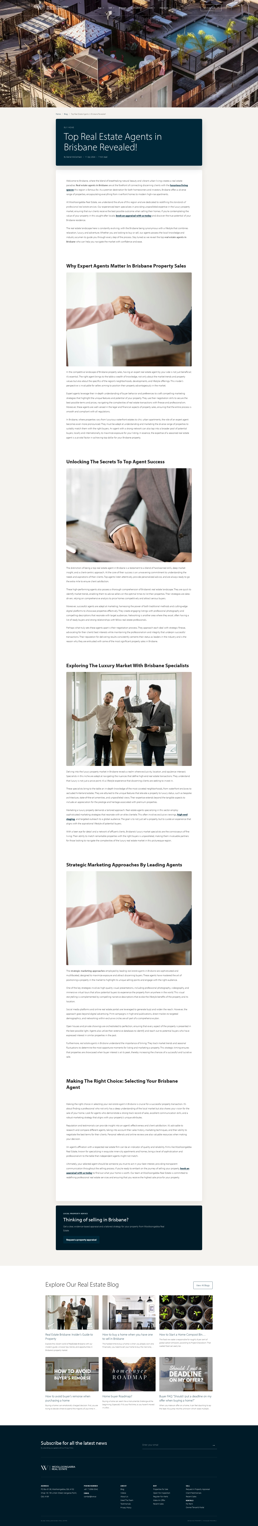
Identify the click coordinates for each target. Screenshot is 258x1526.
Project (136, 7)
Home (58, 114)
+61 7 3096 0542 (91, 1489)
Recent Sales (158, 1503)
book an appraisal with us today (133, 215)
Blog (66, 114)
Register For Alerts (160, 1496)
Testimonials (125, 1503)
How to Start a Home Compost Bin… (182, 1334)
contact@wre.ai (90, 1496)
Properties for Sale (160, 1489)
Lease (149, 7)
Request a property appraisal (81, 1239)
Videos (123, 1493)
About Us (164, 7)
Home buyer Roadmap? (117, 1396)
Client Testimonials (193, 1493)
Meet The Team (126, 1500)
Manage (122, 7)
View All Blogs (203, 1285)
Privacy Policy (69, 1448)
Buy (100, 7)
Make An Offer (159, 1500)
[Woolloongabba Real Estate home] (52, 8)
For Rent (189, 1503)
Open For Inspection (161, 1493)
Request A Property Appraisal (198, 1489)
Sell (110, 7)
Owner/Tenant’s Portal (195, 1507)
